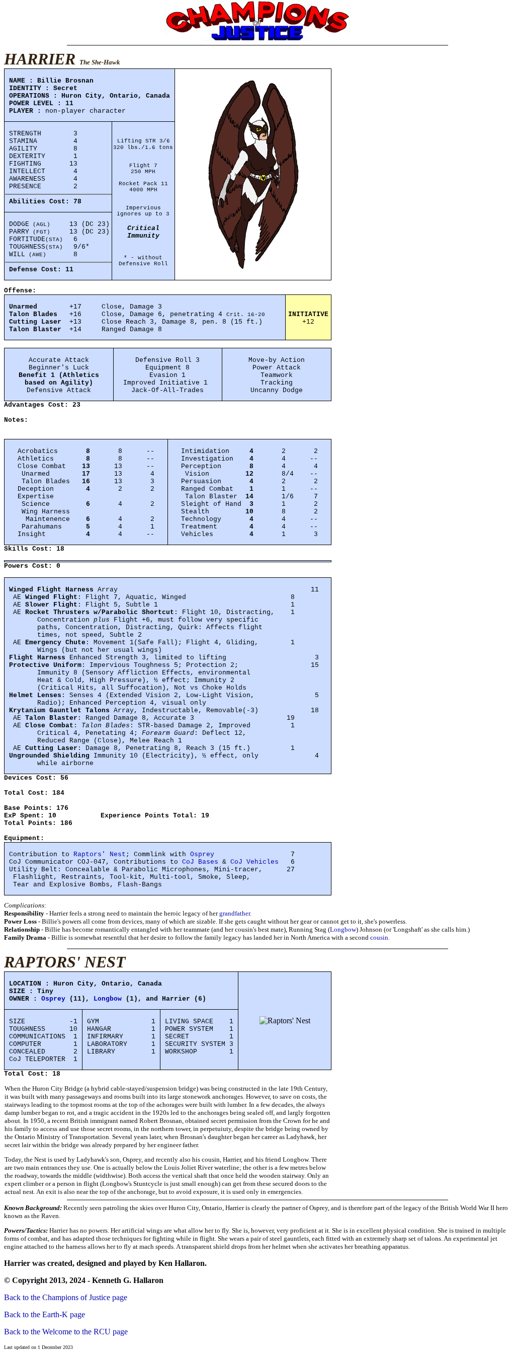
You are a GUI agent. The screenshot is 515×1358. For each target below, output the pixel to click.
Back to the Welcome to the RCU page (66, 1331)
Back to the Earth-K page (44, 1314)
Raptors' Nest (99, 854)
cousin (379, 937)
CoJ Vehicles (254, 862)
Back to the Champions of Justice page (65, 1297)
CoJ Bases (200, 862)
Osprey (202, 854)
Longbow (343, 929)
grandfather (234, 913)
